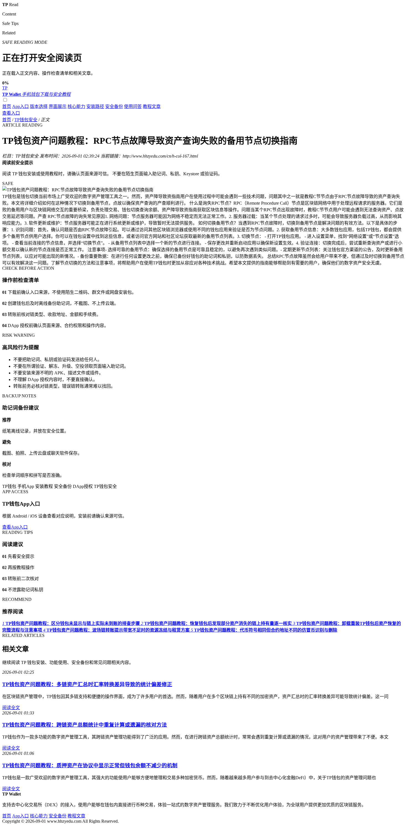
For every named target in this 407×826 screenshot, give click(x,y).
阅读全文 (11, 707)
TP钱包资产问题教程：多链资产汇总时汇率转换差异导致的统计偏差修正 (87, 684)
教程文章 (152, 106)
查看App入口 (15, 527)
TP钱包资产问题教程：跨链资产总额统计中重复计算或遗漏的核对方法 (84, 725)
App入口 (20, 106)
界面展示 (57, 106)
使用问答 (133, 106)
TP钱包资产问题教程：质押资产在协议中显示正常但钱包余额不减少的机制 (89, 765)
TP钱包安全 (25, 119)
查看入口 (11, 113)
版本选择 (39, 106)
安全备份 (114, 106)
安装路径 (95, 106)
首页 (6, 106)
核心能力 (76, 106)
